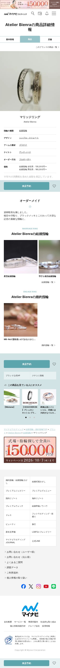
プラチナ (23, 145)
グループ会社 (34, 626)
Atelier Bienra (14, 432)
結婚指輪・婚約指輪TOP (36, 429)
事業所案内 (33, 622)
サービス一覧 (20, 622)
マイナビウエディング (13, 429)
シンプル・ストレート (29, 138)
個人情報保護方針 (18, 626)
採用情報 (46, 626)
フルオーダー (25, 159)
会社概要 (8, 622)
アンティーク (25, 152)
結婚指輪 (23, 130)
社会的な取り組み (48, 622)
